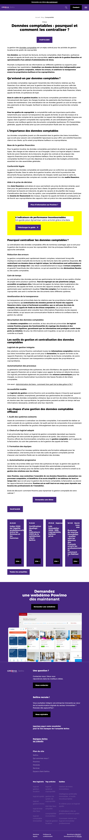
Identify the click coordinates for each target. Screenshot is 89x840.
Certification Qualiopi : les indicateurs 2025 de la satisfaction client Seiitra (35, 533)
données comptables (28, 48)
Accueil (37, 17)
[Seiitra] (8, 7)
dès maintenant (51, 2)
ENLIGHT (78, 834)
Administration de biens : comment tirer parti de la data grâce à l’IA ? (44, 384)
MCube (79, 836)
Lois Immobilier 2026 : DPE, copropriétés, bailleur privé (54, 531)
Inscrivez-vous (39, 726)
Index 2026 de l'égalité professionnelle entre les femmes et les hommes (15, 532)
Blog (42, 17)
